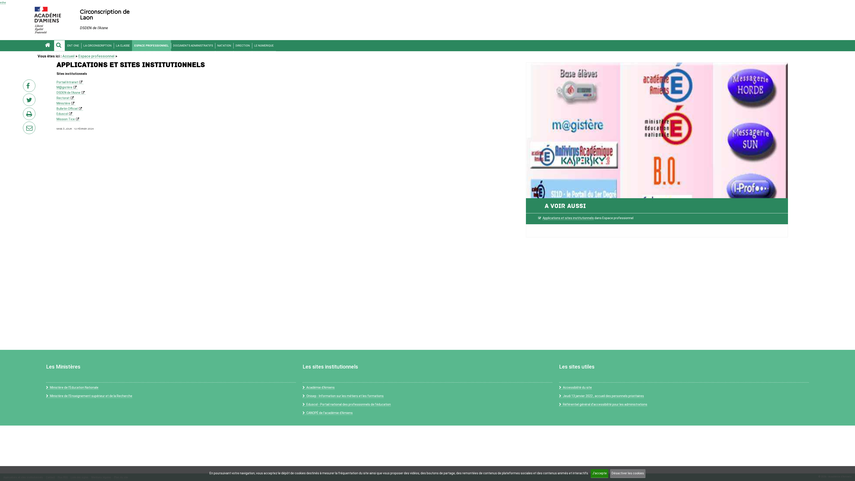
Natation (224, 45)
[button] (59, 45)
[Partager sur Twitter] (30, 101)
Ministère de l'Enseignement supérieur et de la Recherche (91, 396)
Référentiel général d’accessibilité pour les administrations (605, 404)
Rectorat (63, 98)
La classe (123, 45)
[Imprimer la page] (30, 115)
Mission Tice (66, 119)
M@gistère (64, 87)
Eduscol (62, 114)
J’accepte (599, 473)
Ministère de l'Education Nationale (74, 387)
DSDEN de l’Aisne (68, 92)
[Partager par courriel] (26, 125)
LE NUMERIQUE (264, 45)
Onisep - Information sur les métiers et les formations (345, 396)
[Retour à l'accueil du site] (48, 45)
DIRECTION (243, 45)
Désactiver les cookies (628, 473)
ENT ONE (73, 45)
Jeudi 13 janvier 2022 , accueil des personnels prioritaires (603, 396)
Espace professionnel (151, 45)
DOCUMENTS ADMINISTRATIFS (193, 45)
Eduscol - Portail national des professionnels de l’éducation (348, 404)
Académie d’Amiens (320, 387)
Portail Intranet (67, 82)
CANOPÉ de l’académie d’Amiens (329, 413)
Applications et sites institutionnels (568, 218)
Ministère (63, 103)
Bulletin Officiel (67, 108)
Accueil (68, 56)
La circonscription (97, 45)
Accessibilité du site (577, 387)
